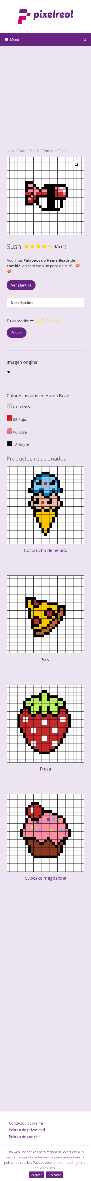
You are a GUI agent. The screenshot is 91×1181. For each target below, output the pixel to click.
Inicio (11, 150)
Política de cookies (24, 1136)
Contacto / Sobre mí (26, 1123)
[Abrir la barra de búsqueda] (84, 39)
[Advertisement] (45, 102)
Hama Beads (29, 150)
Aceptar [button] (36, 1175)
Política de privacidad (27, 1129)
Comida (49, 150)
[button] (77, 165)
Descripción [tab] (22, 302)
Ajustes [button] (50, 1168)
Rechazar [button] (55, 1175)
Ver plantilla (21, 285)
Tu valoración (18, 320)
